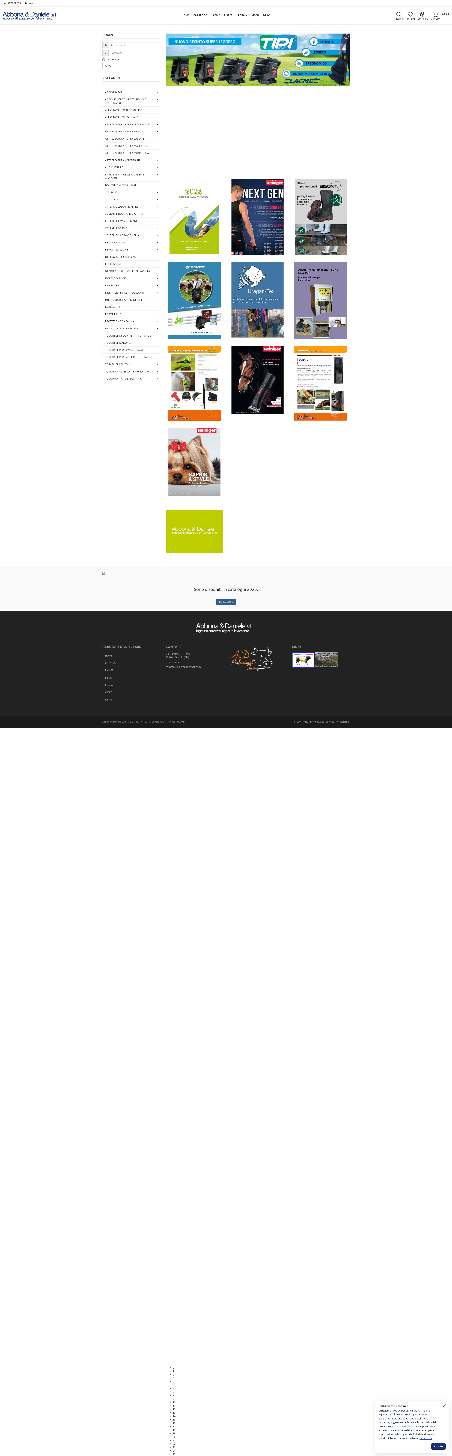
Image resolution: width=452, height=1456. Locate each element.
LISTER (109, 677)
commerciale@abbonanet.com (183, 667)
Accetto (438, 1446)
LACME (109, 670)
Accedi (108, 66)
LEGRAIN (110, 685)
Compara (423, 18)
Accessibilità (342, 721)
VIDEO (108, 692)
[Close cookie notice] (444, 1405)
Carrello (435, 18)
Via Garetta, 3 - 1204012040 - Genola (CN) (178, 655)
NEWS (108, 699)
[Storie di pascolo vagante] (326, 660)
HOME (108, 655)
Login (31, 3)
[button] (261, 1314)
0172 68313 (14, 3)
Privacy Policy (301, 721)
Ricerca (399, 18)
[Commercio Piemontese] (303, 660)
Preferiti (410, 18)
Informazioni (426, 1438)
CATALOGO (111, 662)
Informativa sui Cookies (322, 721)
